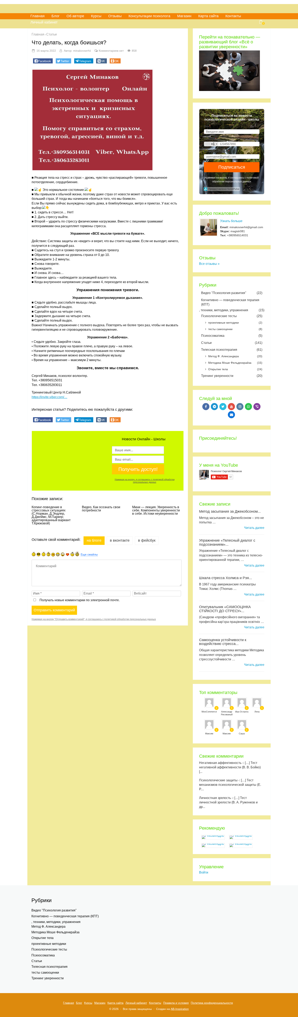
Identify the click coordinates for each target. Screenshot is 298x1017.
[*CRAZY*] (77, 553)
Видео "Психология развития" (231, 293)
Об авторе (75, 16)
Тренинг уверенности (231, 375)
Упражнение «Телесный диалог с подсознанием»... (227, 542)
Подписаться (231, 167)
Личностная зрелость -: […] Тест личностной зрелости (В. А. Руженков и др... (228, 802)
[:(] (44, 554)
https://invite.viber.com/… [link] (49, 397)
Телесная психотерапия (231, 349)
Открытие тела (235, 369)
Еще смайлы (89, 554)
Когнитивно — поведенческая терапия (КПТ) (230, 302)
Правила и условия (176, 1002)
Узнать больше (231, 221)
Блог (55, 16)
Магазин (184, 16)
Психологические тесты (231, 316)
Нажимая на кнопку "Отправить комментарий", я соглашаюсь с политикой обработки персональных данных (94, 619)
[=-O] (63, 554)
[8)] (38, 554)
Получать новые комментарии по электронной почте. (79, 600)
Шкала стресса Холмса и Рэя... (225, 578)
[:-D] (58, 554)
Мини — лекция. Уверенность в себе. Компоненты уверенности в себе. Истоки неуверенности (156, 510)
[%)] (72, 554)
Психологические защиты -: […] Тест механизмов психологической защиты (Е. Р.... (230, 785)
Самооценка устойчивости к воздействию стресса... (222, 642)
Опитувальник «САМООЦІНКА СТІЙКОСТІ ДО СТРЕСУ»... (225, 609)
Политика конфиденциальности (212, 1002)
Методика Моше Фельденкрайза (235, 362)
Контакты (233, 16)
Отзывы (115, 16)
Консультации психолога (149, 16)
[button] (43, 60)
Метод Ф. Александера (235, 356)
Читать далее (254, 527)
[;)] (48, 554)
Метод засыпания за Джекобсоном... (230, 511)
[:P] (53, 554)
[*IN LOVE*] (67, 554)
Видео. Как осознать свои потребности (101, 509)
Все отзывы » (209, 263)
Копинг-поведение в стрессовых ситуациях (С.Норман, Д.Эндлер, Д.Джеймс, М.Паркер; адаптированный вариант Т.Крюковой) (51, 515)
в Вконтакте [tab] (120, 540)
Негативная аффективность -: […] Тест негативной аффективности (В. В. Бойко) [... (230, 767)
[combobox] (211, 144)
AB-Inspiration (180, 1009)
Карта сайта (208, 16)
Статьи (231, 342)
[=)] (34, 554)
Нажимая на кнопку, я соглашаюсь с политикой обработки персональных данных (145, 480)
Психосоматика (231, 335)
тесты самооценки (235, 329)
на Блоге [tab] (94, 540)
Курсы (96, 16)
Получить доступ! (138, 469)
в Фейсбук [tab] (146, 540)
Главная (37, 16)
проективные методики (235, 322)
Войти (203, 872)
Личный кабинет (44, 22)
